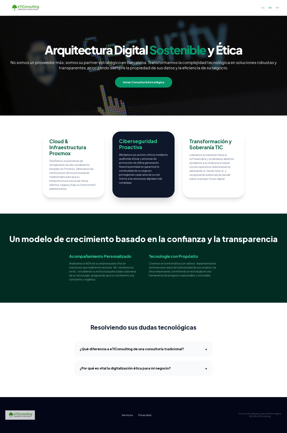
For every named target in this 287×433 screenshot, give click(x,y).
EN (277, 7)
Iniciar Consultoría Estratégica (143, 82)
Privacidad (144, 415)
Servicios (127, 415)
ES (270, 7)
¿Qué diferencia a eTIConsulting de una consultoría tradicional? (143, 349)
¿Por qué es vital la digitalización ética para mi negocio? (143, 368)
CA (263, 7)
